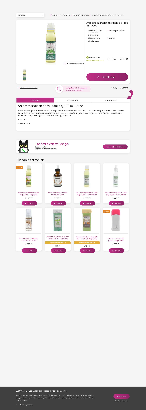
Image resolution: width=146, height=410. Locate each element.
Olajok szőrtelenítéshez (81, 15)
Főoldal (55, 15)
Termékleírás (35, 100)
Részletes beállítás (121, 401)
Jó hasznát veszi (110, 100)
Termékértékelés (73, 100)
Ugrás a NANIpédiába (115, 147)
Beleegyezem (121, 396)
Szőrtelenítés (65, 15)
